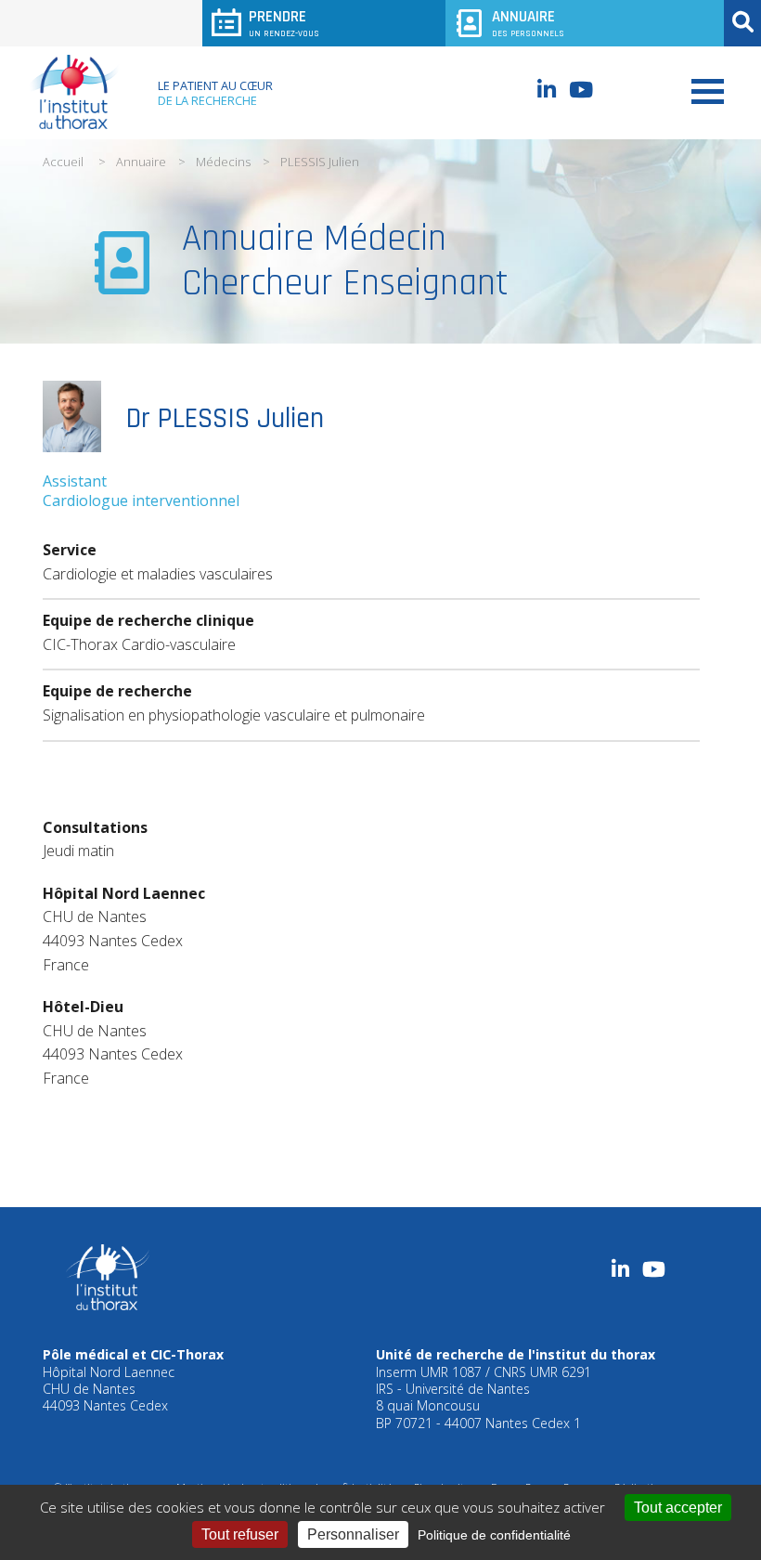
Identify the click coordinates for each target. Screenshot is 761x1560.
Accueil (63, 161)
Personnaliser (353, 1534)
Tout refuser (239, 1534)
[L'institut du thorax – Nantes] (74, 92)
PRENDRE (284, 22)
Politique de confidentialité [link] (494, 1535)
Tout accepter (678, 1507)
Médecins (223, 161)
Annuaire (141, 161)
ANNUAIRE (528, 22)
